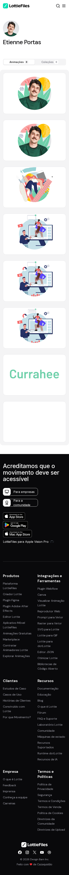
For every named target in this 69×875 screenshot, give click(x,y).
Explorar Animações (16, 656)
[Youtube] (42, 852)
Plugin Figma (11, 600)
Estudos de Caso (14, 688)
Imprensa (9, 791)
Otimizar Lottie (48, 658)
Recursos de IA (48, 759)
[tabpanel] (34, 257)
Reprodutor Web (49, 611)
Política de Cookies (50, 813)
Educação (44, 694)
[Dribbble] (49, 852)
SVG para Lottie (48, 629)
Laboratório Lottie (50, 725)
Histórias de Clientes (17, 700)
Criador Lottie (12, 594)
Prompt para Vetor (50, 617)
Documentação (48, 688)
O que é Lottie (47, 707)
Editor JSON (46, 652)
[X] (34, 852)
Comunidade (46, 731)
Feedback (9, 785)
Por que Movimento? (17, 717)
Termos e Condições (51, 801)
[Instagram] (27, 852)
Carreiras (9, 803)
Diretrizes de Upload (51, 830)
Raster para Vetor (50, 623)
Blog (40, 700)
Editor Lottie (11, 617)
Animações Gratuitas (17, 633)
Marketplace (11, 639)
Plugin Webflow (48, 589)
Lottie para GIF (48, 635)
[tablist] (34, 62)
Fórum (42, 713)
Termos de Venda (49, 807)
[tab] (19, 62)
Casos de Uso (12, 694)
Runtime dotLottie (50, 753)
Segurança (45, 795)
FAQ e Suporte (47, 719)
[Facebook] (20, 852)
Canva (42, 595)
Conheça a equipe (15, 797)
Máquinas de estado (51, 737)
